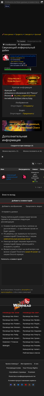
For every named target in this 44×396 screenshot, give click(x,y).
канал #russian (31, 252)
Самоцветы (28, 34)
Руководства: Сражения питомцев (32, 338)
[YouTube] (25, 384)
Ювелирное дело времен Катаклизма (35, 175)
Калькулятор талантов (12, 338)
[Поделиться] (42, 2)
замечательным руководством (17, 239)
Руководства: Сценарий (32, 342)
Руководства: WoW (11, 313)
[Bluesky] (18, 384)
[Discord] (10, 384)
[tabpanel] (22, 175)
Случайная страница (17, 372)
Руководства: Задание (32, 331)
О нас (36, 364)
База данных (8, 34)
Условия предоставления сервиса (22, 380)
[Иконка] (5, 57)
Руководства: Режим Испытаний (32, 346)
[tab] (22, 145)
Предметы (19, 34)
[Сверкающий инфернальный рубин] (4, 177)
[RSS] (29, 384)
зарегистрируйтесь (6, 292)
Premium (31, 372)
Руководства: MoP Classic (32, 313)
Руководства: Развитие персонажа (12, 324)
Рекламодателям (13, 368)
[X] (14, 384)
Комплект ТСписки (10, 342)
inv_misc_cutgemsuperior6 (24, 95)
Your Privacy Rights (30, 368)
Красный (38, 34)
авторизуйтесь (26, 289)
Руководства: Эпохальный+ (12, 327)
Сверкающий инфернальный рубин (12, 177)
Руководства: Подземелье (32, 324)
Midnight (6, 346)
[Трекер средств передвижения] (22, 125)
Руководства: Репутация (32, 335)
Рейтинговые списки (31, 353)
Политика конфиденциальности (22, 376)
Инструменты (26, 364)
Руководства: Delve (10, 320)
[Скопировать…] (33, 163)
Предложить (28, 113)
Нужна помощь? (12, 364)
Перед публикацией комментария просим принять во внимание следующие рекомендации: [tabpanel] (20, 254)
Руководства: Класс (11, 316)
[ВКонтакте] (33, 384)
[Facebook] (22, 384)
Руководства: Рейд (10, 335)
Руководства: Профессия (12, 331)
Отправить (28, 106)
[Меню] (2, 2)
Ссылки (22, 41)
